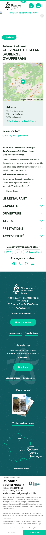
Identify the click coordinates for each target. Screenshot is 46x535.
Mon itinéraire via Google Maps (21, 121)
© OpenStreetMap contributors (32, 100)
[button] (23, 2)
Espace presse (12, 377)
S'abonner (23, 357)
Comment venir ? (22, 468)
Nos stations (31, 333)
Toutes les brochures (23, 423)
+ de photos (9, 37)
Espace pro (29, 377)
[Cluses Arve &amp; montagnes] (13, 6)
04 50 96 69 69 (23, 308)
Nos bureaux (15, 333)
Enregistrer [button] (34, 252)
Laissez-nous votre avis (23, 313)
